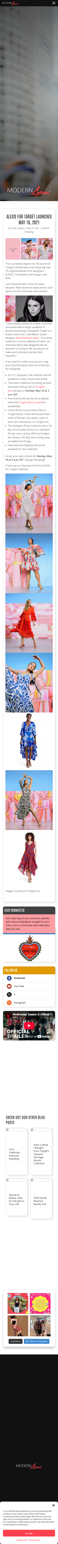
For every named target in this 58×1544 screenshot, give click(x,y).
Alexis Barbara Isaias (27, 338)
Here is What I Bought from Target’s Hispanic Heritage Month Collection (41, 1154)
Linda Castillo (17, 228)
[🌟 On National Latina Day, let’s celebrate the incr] (18, 1303)
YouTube (19, 986)
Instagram (20, 1002)
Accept (29, 1533)
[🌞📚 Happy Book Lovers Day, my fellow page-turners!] (18, 1325)
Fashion (45, 228)
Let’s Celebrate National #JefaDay (14, 1154)
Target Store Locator (31, 402)
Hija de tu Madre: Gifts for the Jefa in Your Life (16, 1199)
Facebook (19, 978)
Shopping (29, 231)
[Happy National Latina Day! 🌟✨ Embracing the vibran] (40, 1303)
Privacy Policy (34, 1540)
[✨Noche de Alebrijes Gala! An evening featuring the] (40, 1325)
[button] (53, 1505)
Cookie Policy (22, 1540)
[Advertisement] (29, 154)
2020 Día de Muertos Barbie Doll (40, 1201)
